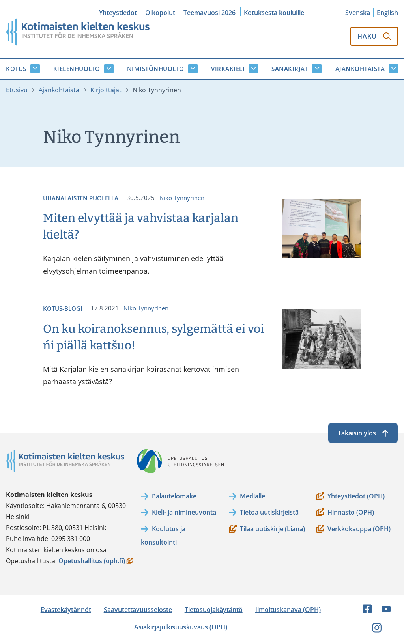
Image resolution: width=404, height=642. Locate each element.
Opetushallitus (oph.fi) (91, 561)
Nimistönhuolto (155, 69)
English (387, 12)
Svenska (357, 12)
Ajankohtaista (360, 69)
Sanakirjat (289, 69)
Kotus (16, 69)
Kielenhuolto (76, 69)
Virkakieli (228, 69)
